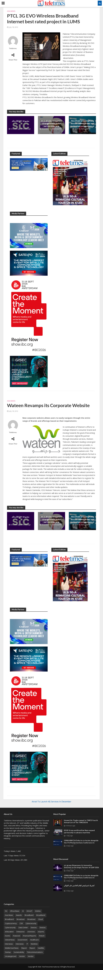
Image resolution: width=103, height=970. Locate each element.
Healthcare (34, 940)
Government (22, 940)
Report (24, 948)
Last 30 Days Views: (12, 860)
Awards (19, 915)
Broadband (29, 915)
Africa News (14, 911)
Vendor (22, 956)
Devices (34, 927)
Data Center (23, 927)
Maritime (34, 944)
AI (23, 911)
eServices (31, 931)
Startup (8, 952)
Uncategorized (10, 956)
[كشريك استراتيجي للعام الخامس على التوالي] (57, 887)
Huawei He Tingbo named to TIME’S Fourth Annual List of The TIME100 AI (81, 821)
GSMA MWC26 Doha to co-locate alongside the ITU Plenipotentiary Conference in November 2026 (81, 842)
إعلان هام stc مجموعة (20, 121)
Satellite (41, 948)
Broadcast (20, 919)
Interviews (9, 944)
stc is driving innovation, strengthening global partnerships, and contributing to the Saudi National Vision (51, 126)
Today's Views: (10, 851)
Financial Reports (29, 936)
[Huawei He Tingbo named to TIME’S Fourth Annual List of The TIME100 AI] (57, 822)
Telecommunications (35, 952)
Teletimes (13, 48)
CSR (21, 923)
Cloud (40, 919)
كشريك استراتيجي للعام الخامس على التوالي (79, 885)
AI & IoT (29, 911)
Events (7, 936)
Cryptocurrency (11, 923)
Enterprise (20, 931)
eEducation (9, 931)
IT (27, 944)
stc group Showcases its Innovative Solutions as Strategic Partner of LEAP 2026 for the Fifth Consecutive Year (81, 867)
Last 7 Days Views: (11, 855)
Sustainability (19, 952)
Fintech (41, 936)
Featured (16, 936)
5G (6, 911)
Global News (10, 940)
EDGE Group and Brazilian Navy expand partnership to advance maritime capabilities (79, 832)
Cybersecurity (31, 923)
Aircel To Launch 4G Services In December (51, 801)
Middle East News (11, 948)
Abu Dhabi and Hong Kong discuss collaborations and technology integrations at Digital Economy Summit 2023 (82, 126)
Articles (38, 911)
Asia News (11, 11)
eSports (41, 931)
